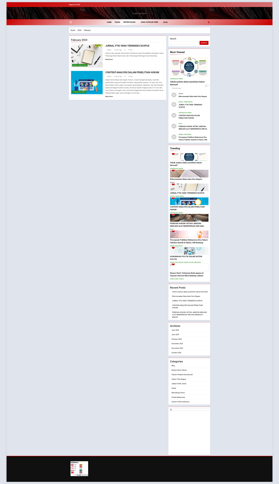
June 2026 (175, 330)
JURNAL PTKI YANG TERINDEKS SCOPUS (127, 45)
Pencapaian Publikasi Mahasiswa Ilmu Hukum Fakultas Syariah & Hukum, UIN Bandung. (193, 139)
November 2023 (177, 348)
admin (109, 50)
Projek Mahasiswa (185, 134)
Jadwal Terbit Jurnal (80, 65)
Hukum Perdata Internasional (182, 375)
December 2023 (177, 344)
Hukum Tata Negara (177, 262)
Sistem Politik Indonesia (192, 262)
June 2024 (175, 335)
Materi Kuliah (129, 22)
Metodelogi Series (79, 92)
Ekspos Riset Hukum (177, 279)
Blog (165, 22)
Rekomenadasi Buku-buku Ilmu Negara (193, 96)
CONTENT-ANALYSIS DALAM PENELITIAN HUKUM (132, 72)
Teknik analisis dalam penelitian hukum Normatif (190, 292)
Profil (117, 22)
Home (109, 22)
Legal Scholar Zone (149, 22)
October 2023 (176, 353)
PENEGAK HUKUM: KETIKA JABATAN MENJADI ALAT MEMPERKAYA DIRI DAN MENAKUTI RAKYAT (193, 128)
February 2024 (177, 339)
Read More (109, 59)
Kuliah (181, 94)
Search (173, 39)
